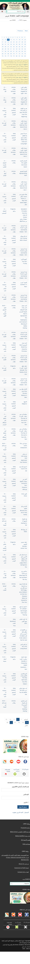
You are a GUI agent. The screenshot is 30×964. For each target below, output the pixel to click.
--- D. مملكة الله (4, 89)
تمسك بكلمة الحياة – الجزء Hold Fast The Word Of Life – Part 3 (23, 125)
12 (2, 39)
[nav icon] (27, 11)
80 (16, 56)
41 (8, 46)
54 (19, 49)
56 (25, 49)
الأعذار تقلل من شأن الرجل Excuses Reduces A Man (23, 393)
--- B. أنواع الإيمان (4, 173)
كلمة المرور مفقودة (18, 812)
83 (25, 56)
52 (13, 49)
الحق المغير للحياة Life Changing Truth (17, 4)
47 (25, 46)
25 (13, 42)
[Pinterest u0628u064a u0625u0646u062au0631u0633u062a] (14, 1)
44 (16, 46)
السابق (26, 719)
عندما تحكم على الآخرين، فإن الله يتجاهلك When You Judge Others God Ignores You (23, 561)
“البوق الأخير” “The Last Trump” (24, 261)
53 (16, 49)
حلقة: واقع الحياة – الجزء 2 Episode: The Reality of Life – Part (23, 370)
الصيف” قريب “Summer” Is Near (23, 284)
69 (11, 53)
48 (2, 49)
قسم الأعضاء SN (25, 840)
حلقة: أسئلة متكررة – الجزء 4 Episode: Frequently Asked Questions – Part (23, 663)
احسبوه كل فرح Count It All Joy (23, 468)
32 (8, 44)
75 (2, 56)
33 (11, 44)
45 (19, 46)
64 (22, 51)
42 (11, 46)
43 (13, 46)
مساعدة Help (26, 844)
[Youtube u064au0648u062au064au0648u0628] (26, 1)
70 (13, 53)
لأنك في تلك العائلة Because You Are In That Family (23, 510)
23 (8, 42)
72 (19, 53)
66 (2, 53)
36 (19, 44)
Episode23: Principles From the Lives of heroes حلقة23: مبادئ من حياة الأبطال (23, 215)
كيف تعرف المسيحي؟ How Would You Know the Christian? (23, 347)
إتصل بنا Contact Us (23, 872)
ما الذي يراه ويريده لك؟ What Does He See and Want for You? (23, 575)
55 (22, 49)
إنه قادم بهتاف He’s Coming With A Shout (23, 238)
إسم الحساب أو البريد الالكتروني (20, 786)
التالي (26, 725)
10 (22, 37)
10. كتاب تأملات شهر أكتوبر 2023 (23, 621)
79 (13, 56)
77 (8, 56)
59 (8, 51)
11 (24, 37)
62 (16, 51)
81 (19, 56)
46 (22, 46)
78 (11, 56)
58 (5, 51)
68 (8, 53)
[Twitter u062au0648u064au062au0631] (21, 1)
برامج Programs (25, 828)
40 (5, 46)
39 (2, 46)
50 (8, 49)
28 (22, 42)
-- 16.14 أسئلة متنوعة (4, 659)
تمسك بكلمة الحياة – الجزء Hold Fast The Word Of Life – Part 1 (23, 186)
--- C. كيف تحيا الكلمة (4, 123)
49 (5, 49)
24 (11, 42)
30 (2, 44)
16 (13, 39)
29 (25, 42)
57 (2, 51)
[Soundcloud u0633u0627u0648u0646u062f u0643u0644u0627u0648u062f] (23, 1)
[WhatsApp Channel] (16, 1)
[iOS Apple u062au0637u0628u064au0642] (9, 1)
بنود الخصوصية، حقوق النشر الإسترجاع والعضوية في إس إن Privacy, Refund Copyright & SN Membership (15, 857)
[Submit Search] (6, 11)
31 (5, 44)
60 (11, 51)
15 (11, 39)
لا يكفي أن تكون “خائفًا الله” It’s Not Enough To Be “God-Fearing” (23, 611)
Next (26, 31)
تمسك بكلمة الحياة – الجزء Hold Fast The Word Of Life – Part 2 (23, 152)
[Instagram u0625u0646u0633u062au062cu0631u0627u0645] (19, 1)
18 (19, 39)
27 (19, 42)
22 (5, 42)
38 (25, 44)
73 (22, 53)
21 (2, 42)
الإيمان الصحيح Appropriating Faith (23, 173)
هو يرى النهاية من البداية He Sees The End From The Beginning (23, 112)
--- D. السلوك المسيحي (4, 211)
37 (22, 44)
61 (13, 51)
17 (16, 39)
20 (25, 39)
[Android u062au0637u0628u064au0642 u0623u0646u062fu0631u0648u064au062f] (11, 1)
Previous (20, 31)
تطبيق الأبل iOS (25, 769)
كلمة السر (26, 794)
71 (16, 53)
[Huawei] (7, 1)
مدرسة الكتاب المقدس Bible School (20, 832)
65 (25, 51)
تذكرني (25, 802)
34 (13, 44)
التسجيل (26, 812)
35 (16, 44)
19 (22, 39)
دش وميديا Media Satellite (22, 836)
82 (22, 56)
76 (5, 56)
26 (16, 42)
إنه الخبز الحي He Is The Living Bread (23, 646)
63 (19, 51)
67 (5, 53)
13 (5, 39)
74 (25, 53)
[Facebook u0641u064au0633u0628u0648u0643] (28, 1)
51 (11, 49)
